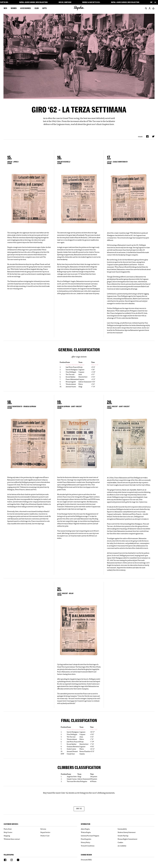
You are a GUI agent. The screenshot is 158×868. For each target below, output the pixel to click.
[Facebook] (5, 860)
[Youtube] (18, 860)
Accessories (25, 8)
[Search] (145, 8)
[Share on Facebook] (147, 136)
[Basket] (153, 8)
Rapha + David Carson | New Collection (33, 2)
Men (5, 8)
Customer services (11, 824)
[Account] (150, 8)
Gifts (44, 8)
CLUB (37, 8)
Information (85, 824)
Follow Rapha (9, 855)
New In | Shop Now (65, 2)
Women (14, 8)
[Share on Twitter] (153, 136)
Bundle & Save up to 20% (91, 2)
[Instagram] (11, 860)
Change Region (86, 855)
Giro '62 (79, 809)
